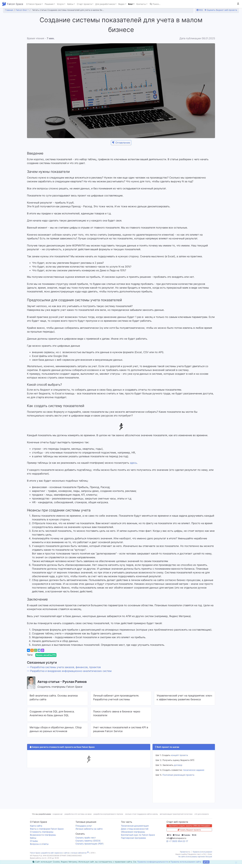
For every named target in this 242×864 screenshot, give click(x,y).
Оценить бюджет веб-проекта (221, 10)
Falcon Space (15, 4)
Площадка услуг (83, 825)
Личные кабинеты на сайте (88, 829)
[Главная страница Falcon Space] (4, 4)
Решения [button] (49, 4)
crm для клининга (201, 814)
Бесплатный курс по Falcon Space (138, 835)
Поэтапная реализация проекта (178, 775)
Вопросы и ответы (39, 844)
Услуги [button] (60, 4)
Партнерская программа (133, 838)
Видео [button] (121, 4)
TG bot (177, 835)
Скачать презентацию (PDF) (89, 843)
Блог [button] (130, 4)
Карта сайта (36, 825)
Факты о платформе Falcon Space (47, 829)
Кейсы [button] (70, 4)
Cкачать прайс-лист (85, 837)
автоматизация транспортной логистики (176, 814)
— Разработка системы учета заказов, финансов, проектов (64, 667)
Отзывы (34, 841)
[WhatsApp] (35, 650)
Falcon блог (21, 10)
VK (195, 835)
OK (207, 862)
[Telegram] (39, 650)
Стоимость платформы (41, 832)
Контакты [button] (141, 4)
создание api (57, 814)
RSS (200, 10)
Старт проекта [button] (84, 4)
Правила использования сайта (186, 861)
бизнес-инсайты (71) (46, 655)
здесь (133, 462)
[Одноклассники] (32, 650)
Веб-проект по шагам (167, 747)
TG (170, 835)
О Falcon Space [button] (33, 4)
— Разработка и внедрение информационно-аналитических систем (69, 670)
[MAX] (42, 650)
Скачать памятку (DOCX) (87, 840)
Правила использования (202, 852)
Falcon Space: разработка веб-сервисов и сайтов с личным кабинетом (58, 853)
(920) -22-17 (178, 841)
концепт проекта (179, 755)
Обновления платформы (133, 832)
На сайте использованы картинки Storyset (195, 857)
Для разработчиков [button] (105, 4)
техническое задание (193, 770)
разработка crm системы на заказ (78, 814)
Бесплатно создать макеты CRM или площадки (189, 826)
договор (178, 765)
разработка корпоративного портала (108, 814)
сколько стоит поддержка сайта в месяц (141, 814)
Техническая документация (135, 825)
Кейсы (33, 838)
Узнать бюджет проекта (190, 830)
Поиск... (156, 4)
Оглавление (122, 142)
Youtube (187, 835)
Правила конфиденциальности (152, 861)
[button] (238, 3)
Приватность (185, 852)
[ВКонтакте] (28, 650)
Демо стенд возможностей (134, 829)
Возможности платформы (43, 835)
